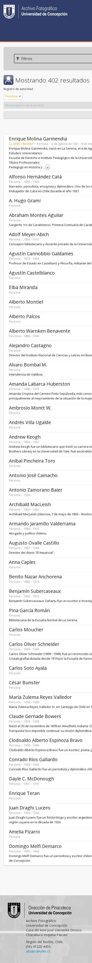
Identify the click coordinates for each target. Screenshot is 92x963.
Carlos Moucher (26, 629)
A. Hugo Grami (25, 200)
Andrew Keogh (25, 437)
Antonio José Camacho (33, 475)
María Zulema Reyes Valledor (40, 697)
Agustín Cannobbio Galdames (41, 253)
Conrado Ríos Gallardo (33, 759)
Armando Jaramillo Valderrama (42, 523)
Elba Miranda (23, 287)
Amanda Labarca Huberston (39, 384)
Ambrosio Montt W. (30, 408)
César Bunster (24, 682)
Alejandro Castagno (30, 345)
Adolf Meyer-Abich (29, 234)
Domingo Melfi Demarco (35, 846)
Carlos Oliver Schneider (34, 644)
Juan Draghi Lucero (29, 808)
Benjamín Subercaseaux (35, 591)
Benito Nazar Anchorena (35, 576)
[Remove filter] (20, 96)
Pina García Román (29, 610)
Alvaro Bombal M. (28, 364)
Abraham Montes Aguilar (36, 215)
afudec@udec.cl (38, 951)
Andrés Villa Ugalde (30, 422)
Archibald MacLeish (30, 504)
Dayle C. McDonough (31, 778)
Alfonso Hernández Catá (35, 176)
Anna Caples (22, 562)
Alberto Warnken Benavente (39, 331)
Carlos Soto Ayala (28, 668)
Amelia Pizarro (24, 831)
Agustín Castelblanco (32, 273)
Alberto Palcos (24, 316)
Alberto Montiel (26, 302)
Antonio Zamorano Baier (35, 490)
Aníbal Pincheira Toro (32, 461)
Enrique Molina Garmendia (38, 138)
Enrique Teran (24, 793)
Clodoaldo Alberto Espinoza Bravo (46, 740)
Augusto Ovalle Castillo (34, 543)
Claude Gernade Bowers (35, 716)
